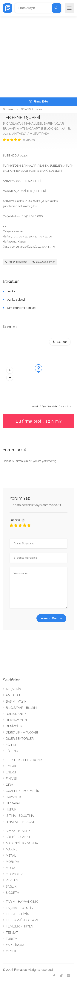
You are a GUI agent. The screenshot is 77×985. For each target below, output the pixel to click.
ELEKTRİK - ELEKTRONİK (24, 760)
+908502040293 (17, 261)
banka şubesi (16, 299)
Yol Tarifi (62, 342)
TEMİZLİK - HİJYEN (19, 926)
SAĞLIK (11, 886)
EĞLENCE (13, 751)
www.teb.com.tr (45, 261)
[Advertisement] (38, 57)
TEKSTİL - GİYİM (18, 914)
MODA (10, 868)
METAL (11, 855)
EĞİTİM (11, 745)
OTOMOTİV (14, 874)
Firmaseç (8, 109)
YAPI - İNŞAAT (16, 945)
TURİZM (11, 939)
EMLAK (11, 766)
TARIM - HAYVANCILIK (22, 901)
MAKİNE (11, 849)
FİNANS (11, 778)
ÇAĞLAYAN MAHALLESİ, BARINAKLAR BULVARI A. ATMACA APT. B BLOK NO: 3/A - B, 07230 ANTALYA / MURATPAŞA (37, 128)
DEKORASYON (16, 720)
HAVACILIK (13, 797)
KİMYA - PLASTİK (18, 831)
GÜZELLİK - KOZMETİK (22, 791)
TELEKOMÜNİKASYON (22, 920)
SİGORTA (12, 892)
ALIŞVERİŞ (13, 689)
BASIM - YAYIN (16, 701)
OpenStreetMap (50, 406)
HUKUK (11, 809)
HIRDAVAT (13, 803)
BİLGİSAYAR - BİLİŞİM (21, 708)
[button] (10, 370)
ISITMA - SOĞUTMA (20, 815)
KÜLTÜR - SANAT (18, 837)
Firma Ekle (40, 101)
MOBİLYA (12, 862)
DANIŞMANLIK (16, 714)
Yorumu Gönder (51, 618)
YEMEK (11, 951)
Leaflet (34, 406)
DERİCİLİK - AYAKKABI (22, 732)
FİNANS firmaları (31, 109)
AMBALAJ (13, 695)
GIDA (9, 785)
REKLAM (12, 880)
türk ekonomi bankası (21, 308)
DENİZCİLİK (14, 726)
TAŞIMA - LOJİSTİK (19, 908)
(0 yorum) (28, 139)
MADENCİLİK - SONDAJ (22, 843)
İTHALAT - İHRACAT (20, 822)
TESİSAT (12, 932)
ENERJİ (11, 772)
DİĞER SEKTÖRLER (20, 738)
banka (11, 291)
